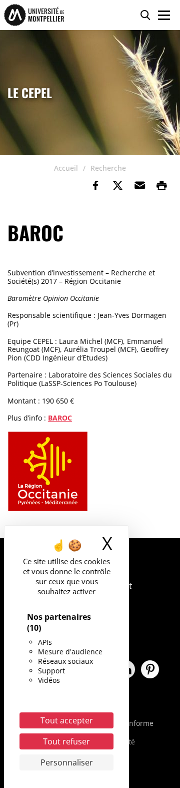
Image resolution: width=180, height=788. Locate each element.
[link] (95, 186)
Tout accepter (66, 720)
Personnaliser (66, 762)
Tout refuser (66, 741)
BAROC (60, 418)
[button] (139, 186)
